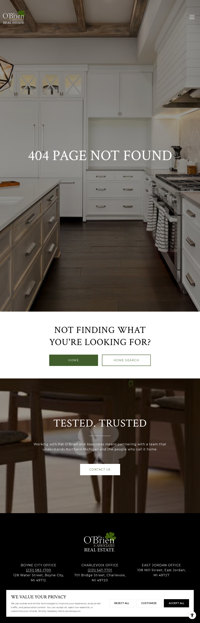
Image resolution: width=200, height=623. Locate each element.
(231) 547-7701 (100, 570)
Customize (149, 603)
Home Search (126, 360)
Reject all (121, 603)
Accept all (176, 603)
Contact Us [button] (100, 469)
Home (73, 360)
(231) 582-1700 (38, 570)
